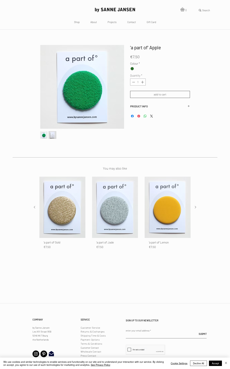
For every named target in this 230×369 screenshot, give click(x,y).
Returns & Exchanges (93, 331)
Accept (215, 363)
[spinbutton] (138, 82)
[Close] (226, 363)
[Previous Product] (34, 207)
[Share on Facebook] (132, 116)
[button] (184, 9)
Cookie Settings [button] (179, 363)
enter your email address (138, 331)
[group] (115, 215)
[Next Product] (195, 207)
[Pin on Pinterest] (139, 116)
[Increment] (142, 82)
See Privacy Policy (100, 364)
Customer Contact (90, 347)
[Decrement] (133, 82)
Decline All (198, 363)
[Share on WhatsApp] (145, 116)
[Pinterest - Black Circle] (43, 353)
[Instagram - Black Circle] (35, 353)
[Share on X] (152, 116)
